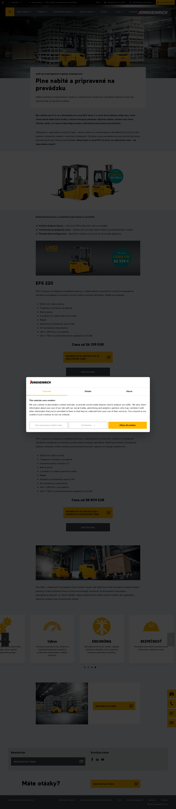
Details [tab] (88, 391)
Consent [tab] (47, 391)
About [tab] (129, 391)
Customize (86, 425)
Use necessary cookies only (48, 425)
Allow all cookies (127, 425)
